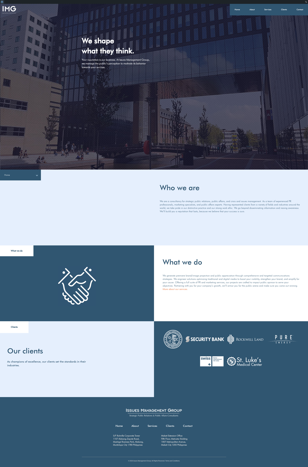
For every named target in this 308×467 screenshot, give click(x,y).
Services (267, 9)
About (252, 9)
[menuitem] (2, 2)
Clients (284, 9)
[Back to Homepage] (9, 9)
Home (237, 9)
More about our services (175, 289)
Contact (300, 9)
